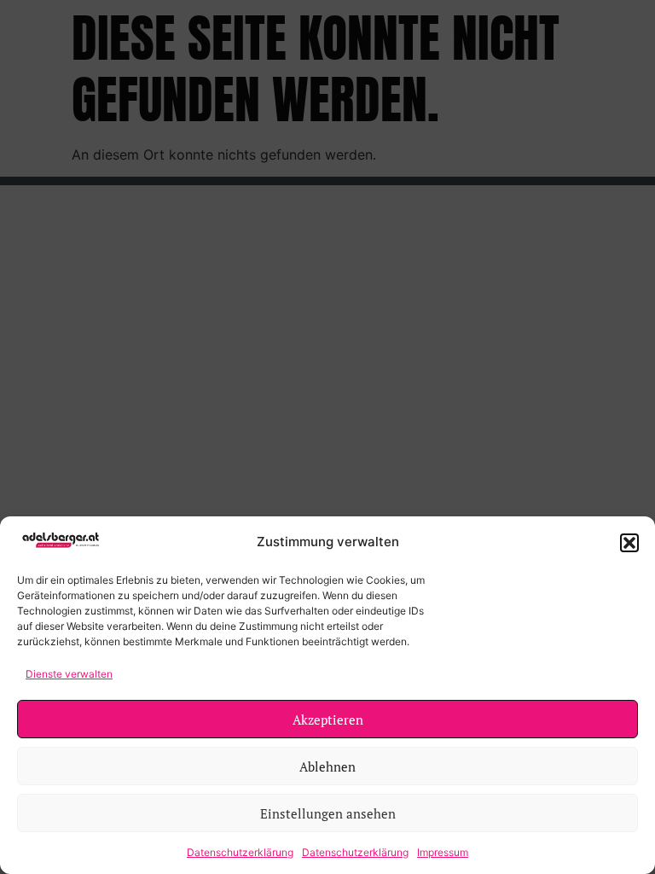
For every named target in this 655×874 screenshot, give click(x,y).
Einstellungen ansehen (328, 813)
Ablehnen (327, 766)
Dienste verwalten (69, 673)
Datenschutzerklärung (240, 852)
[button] (629, 542)
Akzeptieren (328, 719)
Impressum (442, 852)
